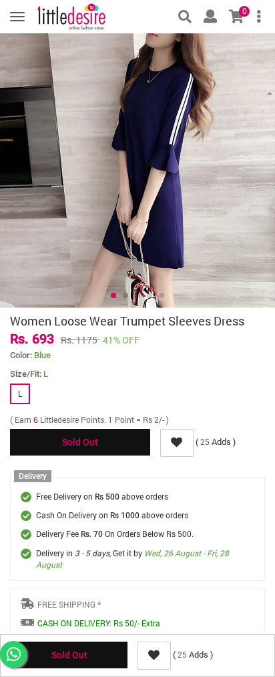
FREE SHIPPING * (69, 604)
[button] (113, 295)
